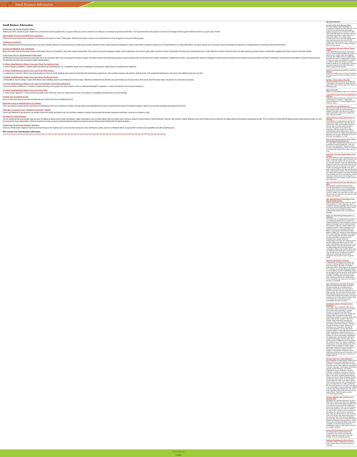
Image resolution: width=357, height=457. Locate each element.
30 (88, 134)
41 (123, 134)
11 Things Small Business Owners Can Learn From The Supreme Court (31, 64)
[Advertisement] (179, 14)
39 (117, 134)
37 (110, 134)
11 (27, 134)
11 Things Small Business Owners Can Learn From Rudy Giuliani (28, 71)
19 (53, 134)
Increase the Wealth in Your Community (18, 49)
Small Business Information (34, 4)
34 (101, 134)
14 (37, 134)
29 (85, 134)
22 (62, 134)
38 (113, 134)
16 (43, 134)
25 (72, 134)
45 (136, 134)
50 (152, 134)
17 (46, 134)
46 (139, 134)
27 (78, 134)
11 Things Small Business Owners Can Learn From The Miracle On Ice (30, 77)
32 (94, 134)
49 (149, 134)
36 (107, 134)
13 (33, 134)
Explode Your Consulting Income (15, 97)
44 (133, 134)
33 (97, 134)
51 (155, 134)
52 (158, 134)
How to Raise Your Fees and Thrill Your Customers (23, 36)
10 (24, 134)
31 (91, 134)
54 (165, 134)
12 (30, 134)
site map (181, 451)
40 (120, 134)
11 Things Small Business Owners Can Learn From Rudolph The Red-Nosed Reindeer (36, 84)
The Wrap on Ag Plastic (12, 42)
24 (69, 134)
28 (81, 134)
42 (126, 134)
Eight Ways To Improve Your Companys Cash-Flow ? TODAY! (27, 110)
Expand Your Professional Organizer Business (21, 125)
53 (162, 134)
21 (59, 134)
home (175, 451)
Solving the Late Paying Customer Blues (19, 29)
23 (65, 134)
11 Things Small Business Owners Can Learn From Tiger (25, 90)
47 (142, 134)
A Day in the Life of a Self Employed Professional (22, 55)
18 (49, 134)
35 (104, 134)
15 (40, 134)
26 (75, 134)
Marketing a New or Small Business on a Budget (22, 103)
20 (56, 134)
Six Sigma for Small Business (14, 116)
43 (130, 134)
